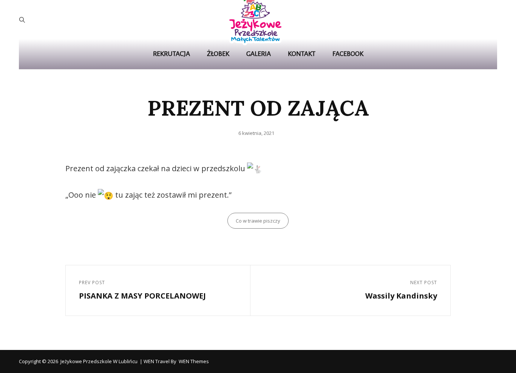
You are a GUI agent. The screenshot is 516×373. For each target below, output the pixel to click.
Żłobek (218, 53)
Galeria (258, 53)
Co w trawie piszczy (258, 220)
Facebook (347, 53)
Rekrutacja (171, 53)
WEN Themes (194, 361)
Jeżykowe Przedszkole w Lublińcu (98, 361)
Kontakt (301, 53)
